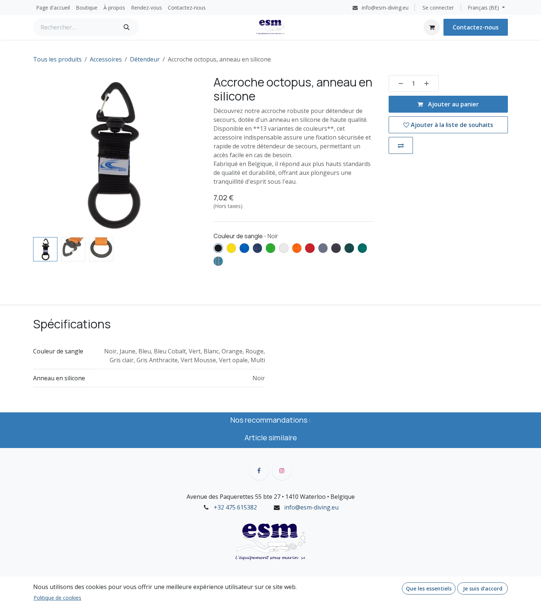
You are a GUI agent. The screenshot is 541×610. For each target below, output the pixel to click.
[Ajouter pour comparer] (401, 145)
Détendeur (145, 59)
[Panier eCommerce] (432, 27)
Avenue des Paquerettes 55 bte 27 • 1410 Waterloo (256, 497)
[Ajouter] (429, 83)
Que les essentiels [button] (429, 588)
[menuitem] (53, 7)
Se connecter (438, 7)
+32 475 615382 (235, 507)
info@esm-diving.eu (311, 507)
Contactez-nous (476, 27)
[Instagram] (281, 470)
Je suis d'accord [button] (482, 588)
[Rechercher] (126, 27)
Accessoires (106, 59)
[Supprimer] (398, 83)
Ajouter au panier (453, 104)
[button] (41, 154)
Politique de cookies (57, 597)
